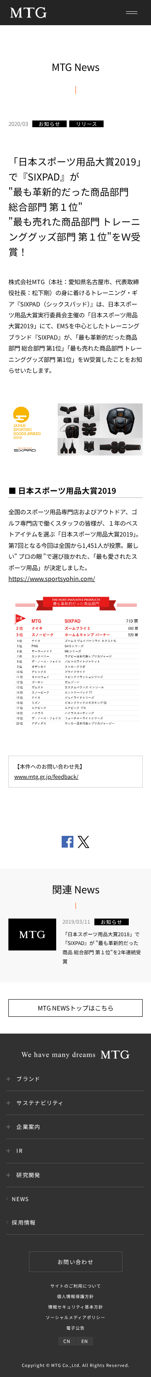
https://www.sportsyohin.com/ (51, 578)
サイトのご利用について (75, 1286)
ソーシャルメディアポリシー (75, 1317)
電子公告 (75, 1328)
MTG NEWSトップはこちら (76, 1007)
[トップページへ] (28, 12)
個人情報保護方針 (75, 1296)
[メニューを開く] (131, 12)
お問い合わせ (75, 1262)
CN (66, 1341)
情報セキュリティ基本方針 (75, 1307)
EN (84, 1341)
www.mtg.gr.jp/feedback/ (46, 776)
